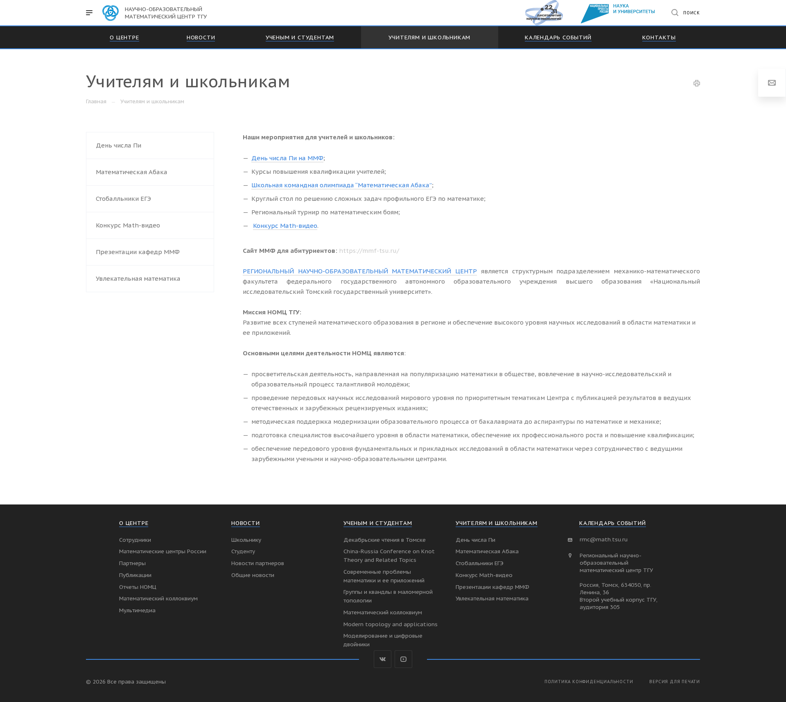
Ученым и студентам (377, 523)
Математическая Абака (131, 172)
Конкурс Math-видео (128, 225)
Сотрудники (135, 539)
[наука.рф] (547, 12)
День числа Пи (118, 145)
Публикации (135, 575)
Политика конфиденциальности (588, 681)
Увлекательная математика (138, 278)
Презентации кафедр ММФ (138, 252)
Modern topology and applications (390, 624)
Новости (245, 523)
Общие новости (252, 575)
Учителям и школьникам (497, 523)
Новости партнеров (257, 563)
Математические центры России (162, 551)
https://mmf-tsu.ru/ (369, 250)
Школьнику (246, 539)
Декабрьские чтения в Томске (384, 539)
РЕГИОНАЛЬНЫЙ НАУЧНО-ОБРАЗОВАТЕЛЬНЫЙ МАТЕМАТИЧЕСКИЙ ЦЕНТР (360, 271)
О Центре (133, 523)
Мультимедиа (137, 610)
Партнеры (132, 563)
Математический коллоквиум (158, 598)
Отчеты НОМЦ (137, 587)
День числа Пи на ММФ (287, 158)
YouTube (403, 659)
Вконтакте (382, 659)
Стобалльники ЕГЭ (123, 198)
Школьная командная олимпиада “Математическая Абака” (341, 185)
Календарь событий (612, 523)
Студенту (243, 551)
